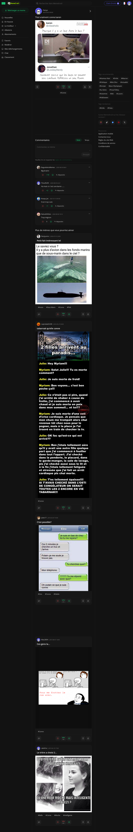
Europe (103, 86)
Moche (57, 815)
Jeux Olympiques (116, 86)
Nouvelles (9, 17)
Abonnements (10, 34)
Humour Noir (105, 78)
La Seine (104, 90)
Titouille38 (45, 183)
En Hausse (9, 21)
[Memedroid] (3, 3)
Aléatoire (8, 30)
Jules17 (43, 518)
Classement (9, 57)
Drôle (116, 78)
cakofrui (44, 748)
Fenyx (45, 10)
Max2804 (44, 640)
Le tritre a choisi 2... (47, 752)
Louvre (120, 94)
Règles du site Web (105, 140)
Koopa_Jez (45, 198)
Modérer (8, 44)
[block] (90, 87)
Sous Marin (51, 307)
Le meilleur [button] (9, 26)
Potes (111, 108)
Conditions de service (106, 143)
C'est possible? (44, 522)
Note (78, 140)
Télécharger (16, 10)
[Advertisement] (114, 39)
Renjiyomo (45, 236)
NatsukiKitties (46, 214)
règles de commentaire (63, 160)
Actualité (124, 82)
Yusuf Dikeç (115, 90)
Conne (63, 93)
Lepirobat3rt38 (46, 324)
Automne (104, 94)
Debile (57, 594)
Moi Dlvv (114, 82)
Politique (104, 82)
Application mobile (105, 134)
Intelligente (68, 815)
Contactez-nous (104, 137)
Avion (41, 307)
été (112, 94)
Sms (40, 594)
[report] (85, 87)
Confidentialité (104, 146)
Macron (125, 78)
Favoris (7, 40)
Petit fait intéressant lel (49, 240)
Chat (6, 53)
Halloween (104, 97)
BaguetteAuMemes (48, 167)
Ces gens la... (43, 644)
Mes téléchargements (13, 49)
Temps (87, 140)
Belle (41, 815)
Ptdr (69, 307)
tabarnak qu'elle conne (48, 328)
